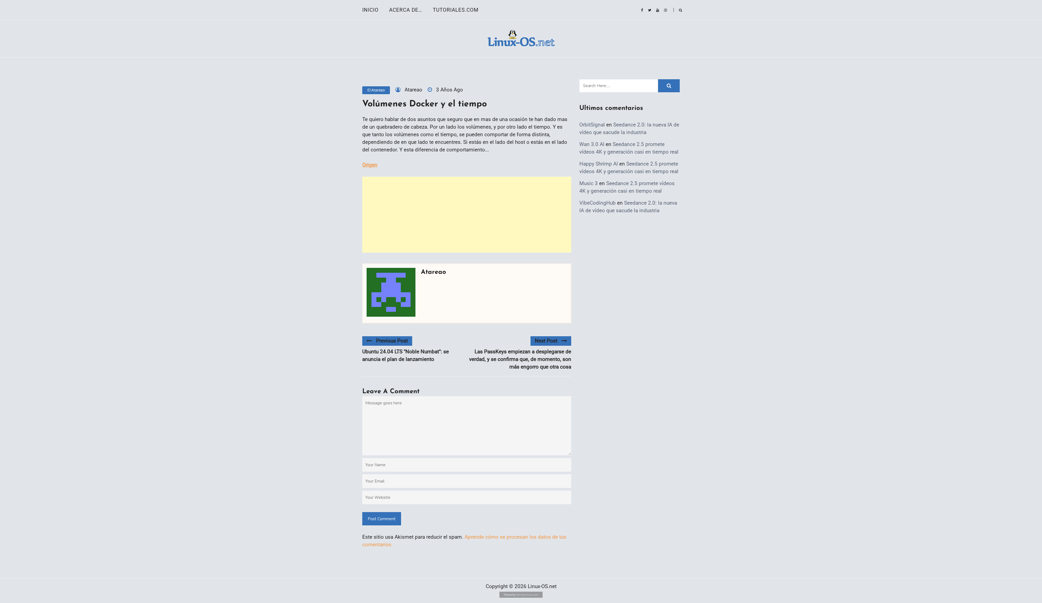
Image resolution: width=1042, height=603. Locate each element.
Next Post (546, 341)
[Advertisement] (466, 215)
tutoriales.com (456, 10)
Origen (369, 165)
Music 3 (588, 183)
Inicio (370, 10)
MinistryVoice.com (527, 594)
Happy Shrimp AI (598, 164)
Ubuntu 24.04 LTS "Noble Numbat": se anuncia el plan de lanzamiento (405, 355)
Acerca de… (405, 10)
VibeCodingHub (597, 203)
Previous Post (392, 341)
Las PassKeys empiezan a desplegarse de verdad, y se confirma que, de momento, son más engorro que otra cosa (520, 359)
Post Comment (382, 519)
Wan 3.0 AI (591, 144)
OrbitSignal (592, 125)
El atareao (376, 90)
